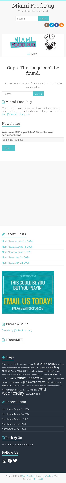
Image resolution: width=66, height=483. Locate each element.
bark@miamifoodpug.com (16, 114)
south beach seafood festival (33, 386)
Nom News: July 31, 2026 (15, 257)
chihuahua (17, 368)
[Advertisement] (33, 193)
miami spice (46, 378)
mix (62, 379)
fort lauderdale (23, 374)
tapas (20, 390)
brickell (38, 364)
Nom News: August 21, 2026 (17, 241)
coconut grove (28, 368)
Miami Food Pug (33, 5)
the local (34, 390)
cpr (26, 370)
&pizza (5, 364)
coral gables (17, 371)
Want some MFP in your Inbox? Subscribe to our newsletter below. (28, 134)
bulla (55, 364)
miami (11, 378)
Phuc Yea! (19, 382)
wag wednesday (24, 391)
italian (55, 374)
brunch (48, 364)
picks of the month (34, 382)
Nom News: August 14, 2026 (17, 246)
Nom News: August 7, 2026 (16, 252)
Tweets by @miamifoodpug (17, 330)
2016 (11, 364)
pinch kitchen (51, 382)
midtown (56, 379)
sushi (14, 389)
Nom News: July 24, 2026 (15, 262)
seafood (7, 385)
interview (47, 375)
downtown (33, 371)
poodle (59, 382)
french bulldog (37, 375)
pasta (5, 382)
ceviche (10, 368)
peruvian (11, 382)
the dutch (26, 390)
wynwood (34, 393)
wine (27, 394)
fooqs (14, 375)
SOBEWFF (17, 386)
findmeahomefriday (45, 371)
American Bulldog (26, 364)
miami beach (27, 378)
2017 (17, 364)
